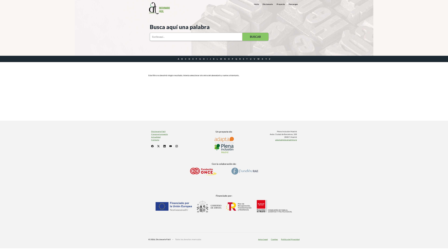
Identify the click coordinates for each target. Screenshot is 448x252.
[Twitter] (158, 146)
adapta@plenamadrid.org (286, 140)
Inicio (256, 4)
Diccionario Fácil (158, 131)
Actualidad (156, 137)
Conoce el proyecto (159, 134)
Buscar (255, 36)
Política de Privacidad (290, 239)
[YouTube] (170, 146)
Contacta (155, 140)
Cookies (274, 239)
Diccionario (268, 4)
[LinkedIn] (164, 146)
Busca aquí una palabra (180, 27)
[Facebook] (152, 146)
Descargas (293, 4)
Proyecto (281, 4)
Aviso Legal (263, 239)
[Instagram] (176, 146)
